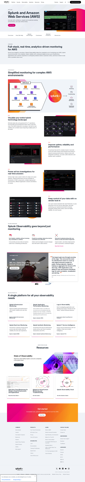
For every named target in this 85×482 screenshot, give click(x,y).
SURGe (16, 446)
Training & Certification (35, 448)
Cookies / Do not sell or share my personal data (40, 474)
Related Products (48, 34)
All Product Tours (33, 432)
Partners (17, 439)
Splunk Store (33, 450)
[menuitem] (13, 2)
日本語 (61, 454)
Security (18, 2)
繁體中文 (62, 461)
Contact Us (62, 432)
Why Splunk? (18, 449)
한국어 (61, 457)
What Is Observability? (49, 439)
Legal (18, 474)
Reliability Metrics (48, 445)
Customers (39, 35)
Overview (10, 35)
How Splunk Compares (20, 434)
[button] (13, 2)
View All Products (34, 437)
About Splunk (18, 429)
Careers (17, 432)
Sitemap (27, 474)
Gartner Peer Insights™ (64, 438)
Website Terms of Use (56, 474)
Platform (13, 2)
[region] (18, 478)
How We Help (19, 35)
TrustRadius (62, 443)
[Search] (68, 2)
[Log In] (65, 2)
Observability (25, 2)
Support (61, 2)
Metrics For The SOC (49, 437)
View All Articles (48, 453)
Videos (31, 453)
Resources (37, 2)
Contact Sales (63, 429)
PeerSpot (62, 441)
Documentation (33, 445)
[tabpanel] (42, 267)
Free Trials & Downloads (35, 429)
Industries (31, 2)
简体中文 (62, 459)
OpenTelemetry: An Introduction (51, 434)
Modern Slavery (66, 474)
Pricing (31, 434)
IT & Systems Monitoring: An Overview (51, 442)
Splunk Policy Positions (20, 442)
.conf (31, 443)
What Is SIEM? (48, 429)
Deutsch (62, 449)
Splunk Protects (18, 444)
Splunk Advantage (29, 34)
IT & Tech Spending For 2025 (51, 451)
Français (62, 452)
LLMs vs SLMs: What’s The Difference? (50, 448)
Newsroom (17, 437)
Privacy (22, 474)
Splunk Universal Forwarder (51, 432)
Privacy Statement (6, 479)
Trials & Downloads (75, 2)
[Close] (35, 476)
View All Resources (34, 455)
